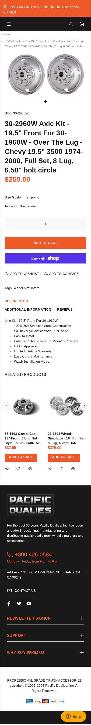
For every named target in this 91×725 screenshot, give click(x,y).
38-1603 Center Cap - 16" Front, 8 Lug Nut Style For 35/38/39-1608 (23, 438)
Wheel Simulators (26, 288)
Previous (6, 406)
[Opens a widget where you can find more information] (73, 717)
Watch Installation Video (31, 361)
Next (84, 406)
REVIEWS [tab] (65, 309)
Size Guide (13, 197)
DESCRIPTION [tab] (16, 301)
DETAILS (9, 12)
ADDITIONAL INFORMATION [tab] (28, 309)
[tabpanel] (45, 74)
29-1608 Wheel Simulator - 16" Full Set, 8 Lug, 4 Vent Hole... (66, 438)
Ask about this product (21, 206)
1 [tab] (45, 101)
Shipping (32, 197)
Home (6, 34)
